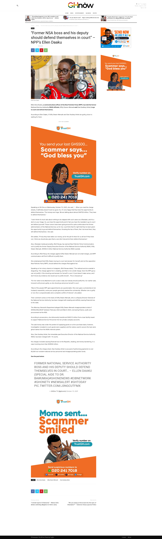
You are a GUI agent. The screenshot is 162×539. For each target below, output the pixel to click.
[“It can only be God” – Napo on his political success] (65, 18)
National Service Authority (40, 107)
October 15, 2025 (72, 391)
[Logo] (81, 5)
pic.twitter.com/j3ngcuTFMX (57, 386)
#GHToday (78, 382)
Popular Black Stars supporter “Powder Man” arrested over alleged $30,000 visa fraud (120, 17)
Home (32, 25)
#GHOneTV (42, 382)
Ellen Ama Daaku (36, 105)
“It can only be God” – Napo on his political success (84, 17)
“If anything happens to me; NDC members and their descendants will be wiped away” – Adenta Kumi (45, 18)
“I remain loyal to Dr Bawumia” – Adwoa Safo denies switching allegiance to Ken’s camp (45, 504)
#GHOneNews (59, 378)
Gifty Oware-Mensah (67, 107)
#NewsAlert (60, 382)
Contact (124, 537)
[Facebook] (33, 50)
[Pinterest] (41, 50)
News (37, 25)
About (129, 537)
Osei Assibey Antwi (84, 107)
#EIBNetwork (80, 378)
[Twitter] (37, 50)
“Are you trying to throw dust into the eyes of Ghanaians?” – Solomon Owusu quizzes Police (81, 504)
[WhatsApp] (46, 50)
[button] (17, 5)
